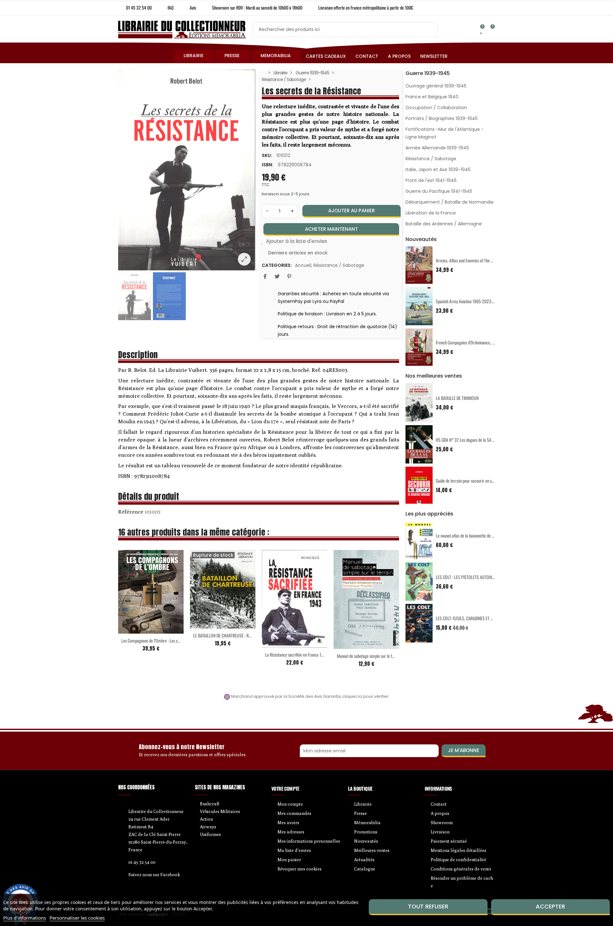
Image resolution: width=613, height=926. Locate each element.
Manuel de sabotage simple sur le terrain (369, 655)
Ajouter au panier (351, 210)
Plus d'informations (24, 918)
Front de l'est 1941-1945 (431, 180)
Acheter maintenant (331, 229)
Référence (130, 511)
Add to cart (137, 629)
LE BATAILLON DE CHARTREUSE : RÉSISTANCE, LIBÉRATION (240, 635)
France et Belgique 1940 (431, 97)
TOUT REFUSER (428, 906)
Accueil (303, 265)
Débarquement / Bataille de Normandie (449, 202)
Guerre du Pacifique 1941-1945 (438, 191)
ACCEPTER (550, 906)
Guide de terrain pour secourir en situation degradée (478, 480)
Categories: (277, 265)
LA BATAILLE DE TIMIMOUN (457, 398)
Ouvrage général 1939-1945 (435, 86)
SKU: (267, 155)
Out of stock (209, 624)
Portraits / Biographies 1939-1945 (441, 118)
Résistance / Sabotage (339, 265)
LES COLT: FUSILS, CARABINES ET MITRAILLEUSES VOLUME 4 (485, 618)
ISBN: (267, 165)
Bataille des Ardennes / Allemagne (443, 224)
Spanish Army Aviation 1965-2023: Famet (469, 301)
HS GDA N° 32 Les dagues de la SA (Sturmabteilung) (478, 439)
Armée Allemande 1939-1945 (437, 148)
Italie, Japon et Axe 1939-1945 (438, 169)
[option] (186, 170)
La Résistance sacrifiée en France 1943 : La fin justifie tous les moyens (321, 654)
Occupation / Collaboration (436, 107)
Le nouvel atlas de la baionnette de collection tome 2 (478, 535)
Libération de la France (430, 213)
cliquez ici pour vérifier (365, 696)
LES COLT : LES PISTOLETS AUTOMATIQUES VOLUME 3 (480, 577)
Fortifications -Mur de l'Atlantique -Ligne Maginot (444, 133)
